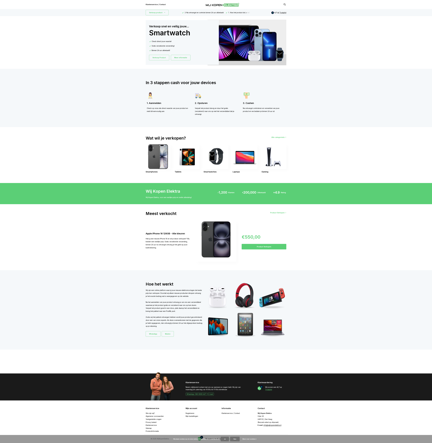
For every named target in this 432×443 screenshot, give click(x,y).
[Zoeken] (284, 4)
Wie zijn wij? (150, 413)
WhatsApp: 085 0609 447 (196, 394)
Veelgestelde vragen (153, 419)
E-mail (210, 394)
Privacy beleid (151, 422)
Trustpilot (282, 13)
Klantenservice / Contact (156, 4)
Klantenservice (151, 425)
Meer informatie (180, 58)
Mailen (167, 334)
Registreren (190, 413)
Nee (234, 439)
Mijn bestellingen (192, 416)
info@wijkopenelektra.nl (272, 425)
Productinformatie (152, 431)
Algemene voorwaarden (155, 416)
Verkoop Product (159, 58)
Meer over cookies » (249, 439)
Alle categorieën (278, 137)
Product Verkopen (277, 213)
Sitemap (149, 428)
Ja (225, 439)
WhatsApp (153, 334)
